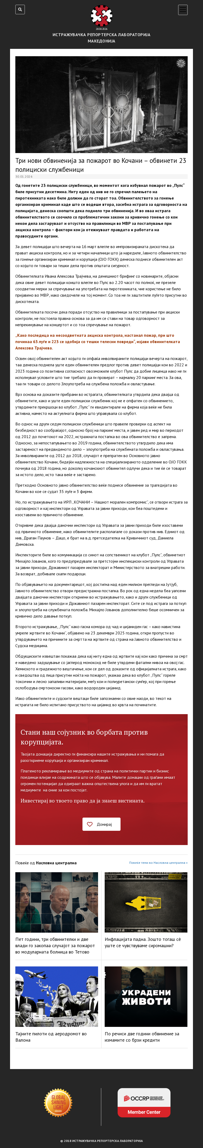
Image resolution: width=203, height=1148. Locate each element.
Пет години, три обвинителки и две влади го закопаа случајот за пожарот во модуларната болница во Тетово (55, 945)
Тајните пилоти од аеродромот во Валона (51, 1037)
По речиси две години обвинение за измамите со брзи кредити (142, 1037)
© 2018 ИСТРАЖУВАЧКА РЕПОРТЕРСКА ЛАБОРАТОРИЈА (101, 1141)
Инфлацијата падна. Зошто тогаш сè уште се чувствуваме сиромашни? (143, 942)
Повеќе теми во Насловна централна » (158, 863)
